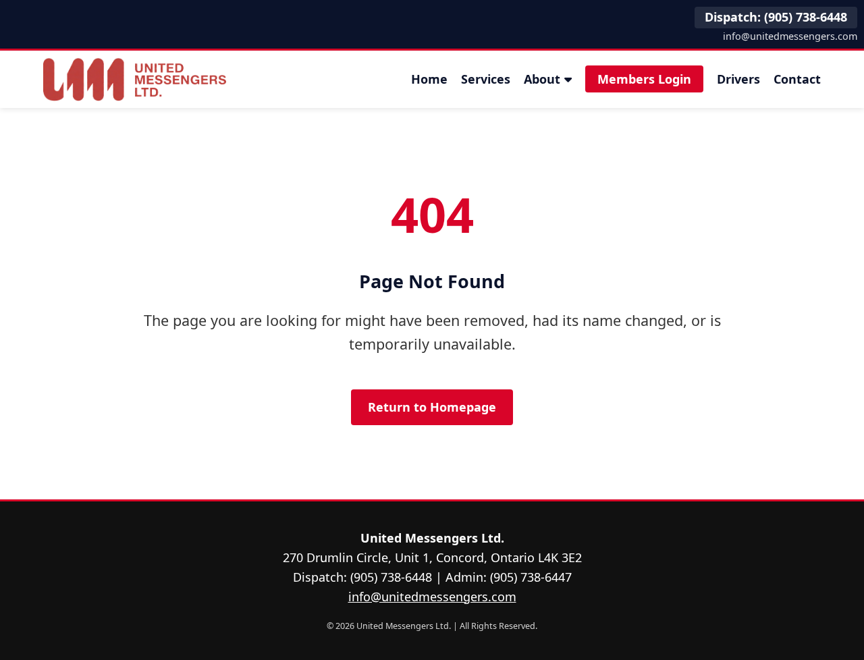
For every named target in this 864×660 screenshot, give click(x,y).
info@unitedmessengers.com (790, 36)
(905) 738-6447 (531, 577)
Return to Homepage (432, 407)
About (542, 79)
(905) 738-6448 (391, 577)
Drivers (738, 79)
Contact (797, 79)
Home (429, 79)
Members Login (644, 79)
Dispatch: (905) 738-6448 (776, 17)
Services (485, 79)
